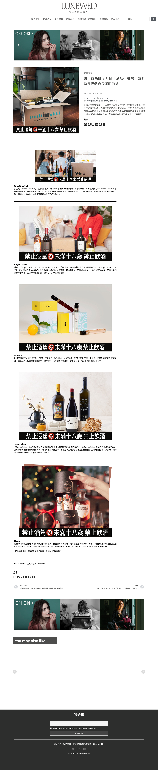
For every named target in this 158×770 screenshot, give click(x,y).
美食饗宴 (88, 72)
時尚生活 (115, 19)
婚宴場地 (70, 19)
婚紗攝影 (92, 19)
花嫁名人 (47, 19)
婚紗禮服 (58, 19)
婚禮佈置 (82, 19)
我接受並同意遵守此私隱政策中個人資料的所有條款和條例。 (75, 728)
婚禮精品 (104, 19)
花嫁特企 (35, 19)
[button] (15, 672)
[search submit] (153, 19)
